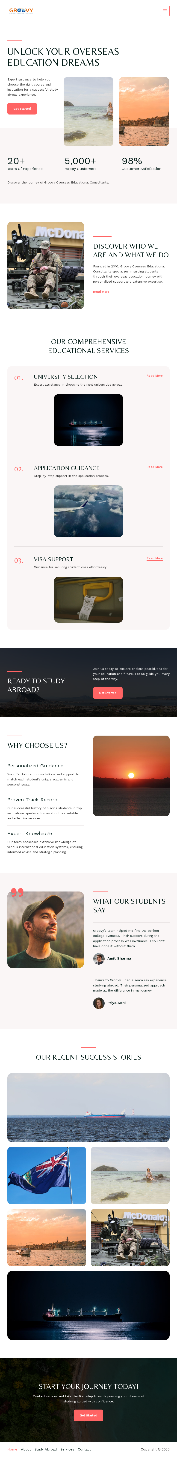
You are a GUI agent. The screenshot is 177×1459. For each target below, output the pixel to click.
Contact (84, 1449)
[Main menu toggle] (165, 11)
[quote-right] (17, 892)
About (26, 1449)
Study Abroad (46, 1449)
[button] (155, 375)
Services (67, 1449)
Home (12, 1449)
